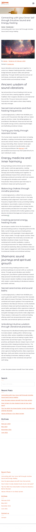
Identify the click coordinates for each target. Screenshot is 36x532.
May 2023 (4, 427)
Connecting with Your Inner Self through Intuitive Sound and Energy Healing (17, 396)
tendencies (10, 64)
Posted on (17, 61)
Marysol (21, 148)
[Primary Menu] (33, 3)
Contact (3, 517)
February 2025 (5, 424)
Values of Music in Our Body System (12, 414)
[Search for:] (18, 384)
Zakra (28, 527)
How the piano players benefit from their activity (17, 369)
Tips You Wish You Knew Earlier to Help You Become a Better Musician (17, 410)
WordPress (18, 529)
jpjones (5, 61)
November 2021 (6, 430)
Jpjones (16, 527)
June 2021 (4, 433)
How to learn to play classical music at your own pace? (16, 404)
